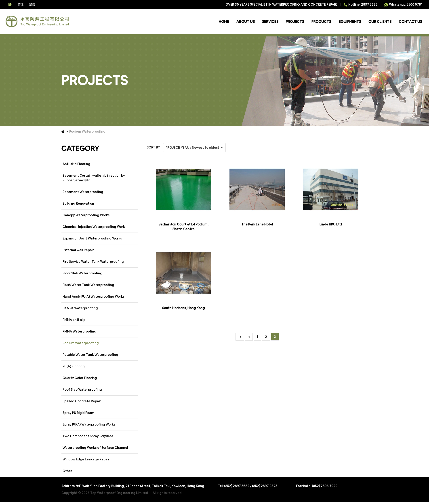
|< (239, 337)
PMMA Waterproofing (79, 331)
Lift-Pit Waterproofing (80, 308)
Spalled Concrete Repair (82, 401)
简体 (20, 4)
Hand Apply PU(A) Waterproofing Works (93, 296)
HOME (224, 21)
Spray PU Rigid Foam (78, 413)
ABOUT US (245, 21)
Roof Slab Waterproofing (82, 390)
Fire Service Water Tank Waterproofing (93, 262)
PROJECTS (295, 21)
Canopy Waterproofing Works (86, 215)
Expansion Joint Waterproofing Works (92, 238)
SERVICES (270, 21)
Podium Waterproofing (81, 343)
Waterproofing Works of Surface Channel (95, 448)
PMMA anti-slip (74, 320)
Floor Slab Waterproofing (82, 273)
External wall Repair (78, 250)
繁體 (32, 4)
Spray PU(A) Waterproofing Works (89, 424)
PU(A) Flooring (74, 366)
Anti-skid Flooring (76, 164)
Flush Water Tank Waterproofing (88, 285)
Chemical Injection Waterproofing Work (94, 227)
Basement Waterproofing (83, 192)
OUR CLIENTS (379, 21)
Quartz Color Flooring (80, 378)
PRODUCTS (321, 21)
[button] (194, 147)
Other (67, 471)
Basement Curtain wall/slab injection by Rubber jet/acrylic (94, 178)
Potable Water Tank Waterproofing (90, 355)
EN (10, 4)
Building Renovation (78, 203)
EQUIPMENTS (350, 21)
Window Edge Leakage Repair (86, 459)
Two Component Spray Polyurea (88, 436)
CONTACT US (410, 21)
